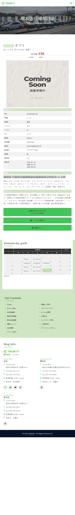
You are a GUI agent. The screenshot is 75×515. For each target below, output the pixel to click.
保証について (11, 324)
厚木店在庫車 (11, 320)
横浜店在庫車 (11, 316)
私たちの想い (11, 308)
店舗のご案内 (45, 304)
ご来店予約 (45, 324)
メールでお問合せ (38, 220)
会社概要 (10, 328)
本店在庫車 (11, 312)
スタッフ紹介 (11, 332)
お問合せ (44, 316)
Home (9, 304)
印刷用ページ (38, 228)
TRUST (31, 433)
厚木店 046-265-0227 (38, 212)
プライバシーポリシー (49, 328)
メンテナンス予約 (47, 320)
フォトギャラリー (47, 308)
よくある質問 (45, 312)
